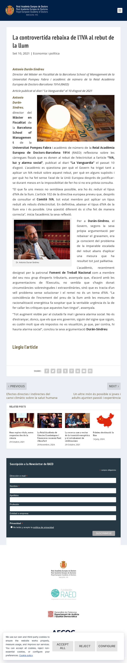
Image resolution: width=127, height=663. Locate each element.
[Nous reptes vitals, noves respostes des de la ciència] (21, 420)
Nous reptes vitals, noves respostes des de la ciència (21, 435)
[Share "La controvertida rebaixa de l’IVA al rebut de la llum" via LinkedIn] (78, 371)
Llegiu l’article (25, 347)
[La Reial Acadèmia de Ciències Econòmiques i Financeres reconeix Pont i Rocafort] (49, 420)
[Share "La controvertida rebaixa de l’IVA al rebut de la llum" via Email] (84, 371)
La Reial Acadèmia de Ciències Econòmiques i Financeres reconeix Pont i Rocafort (49, 436)
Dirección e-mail (18, 475)
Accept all (63, 646)
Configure (107, 646)
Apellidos (14, 495)
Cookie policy (26, 655)
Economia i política (46, 53)
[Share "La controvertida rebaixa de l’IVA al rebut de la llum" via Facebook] (47, 371)
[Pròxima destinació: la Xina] (105, 420)
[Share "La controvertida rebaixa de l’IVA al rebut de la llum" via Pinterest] (71, 371)
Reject (85, 646)
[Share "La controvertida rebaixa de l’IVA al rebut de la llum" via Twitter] (53, 371)
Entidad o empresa (19, 513)
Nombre (15, 486)
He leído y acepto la (33, 527)
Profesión (14, 504)
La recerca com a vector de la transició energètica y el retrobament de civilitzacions (77, 436)
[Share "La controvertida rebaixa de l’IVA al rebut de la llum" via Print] (90, 371)
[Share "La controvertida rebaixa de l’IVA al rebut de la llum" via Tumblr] (65, 371)
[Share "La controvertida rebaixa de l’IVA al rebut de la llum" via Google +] (59, 371)
